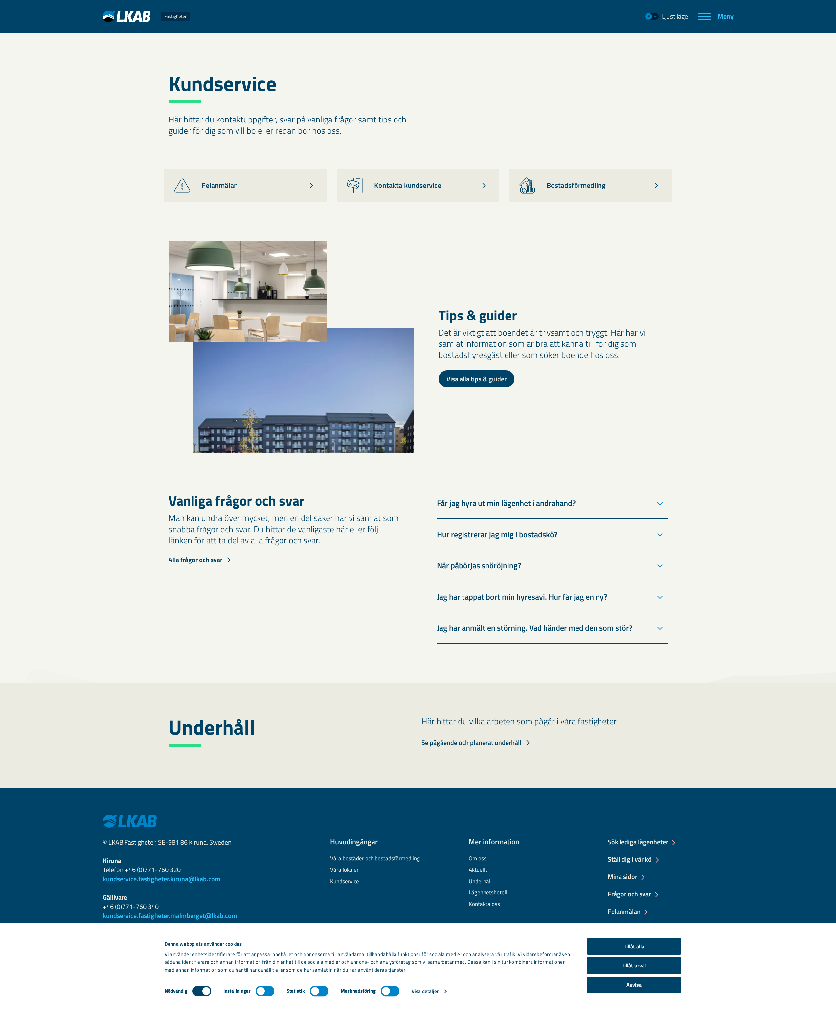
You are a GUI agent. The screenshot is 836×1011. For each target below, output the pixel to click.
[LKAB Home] (130, 820)
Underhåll (480, 881)
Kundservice (344, 881)
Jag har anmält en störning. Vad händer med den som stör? (535, 628)
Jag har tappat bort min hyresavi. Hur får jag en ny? (522, 597)
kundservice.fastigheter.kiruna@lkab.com (161, 879)
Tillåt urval (634, 966)
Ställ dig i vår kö (630, 859)
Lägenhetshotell (488, 893)
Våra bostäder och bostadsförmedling (375, 858)
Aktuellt (478, 870)
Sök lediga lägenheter (638, 842)
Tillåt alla (634, 946)
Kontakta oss (484, 904)
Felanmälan (624, 911)
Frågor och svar (629, 894)
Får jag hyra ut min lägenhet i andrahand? (506, 503)
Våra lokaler (344, 870)
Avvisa (634, 985)
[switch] (265, 991)
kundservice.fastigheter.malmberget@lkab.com (170, 916)
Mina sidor (622, 877)
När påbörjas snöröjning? (479, 565)
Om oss (477, 858)
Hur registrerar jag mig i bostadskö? (497, 534)
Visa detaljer (425, 991)
